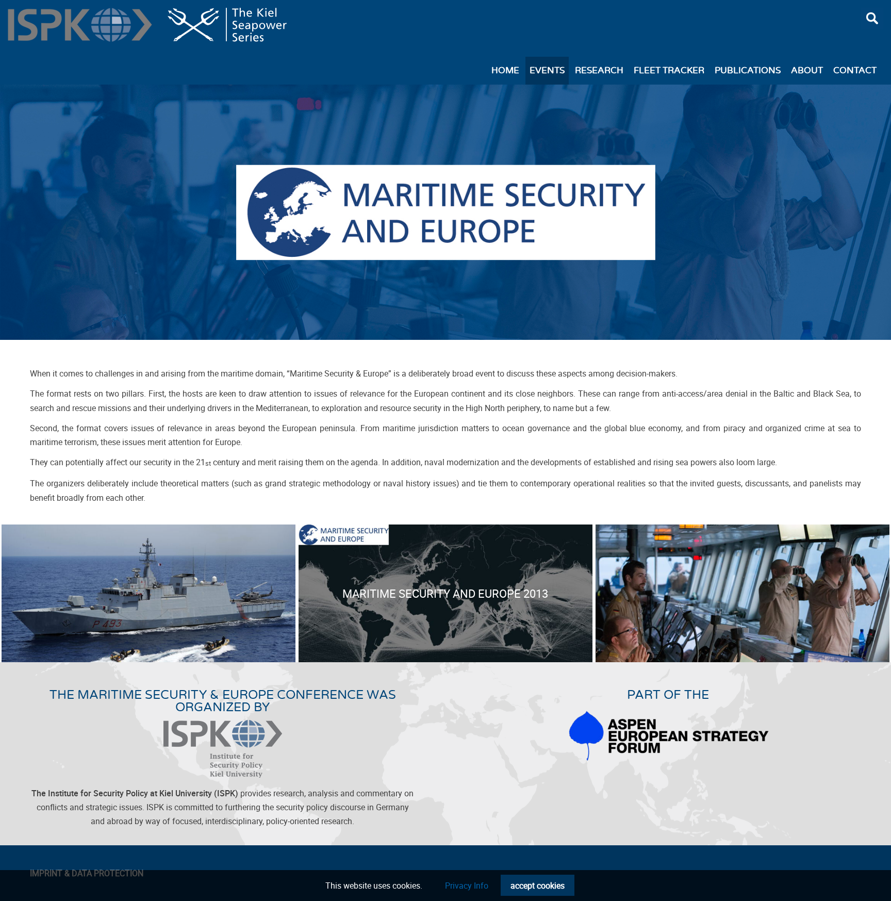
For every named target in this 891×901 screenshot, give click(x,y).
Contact (855, 71)
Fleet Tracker (669, 71)
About (807, 71)
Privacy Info (466, 885)
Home (505, 71)
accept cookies (537, 885)
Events (547, 71)
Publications (748, 71)
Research (599, 71)
